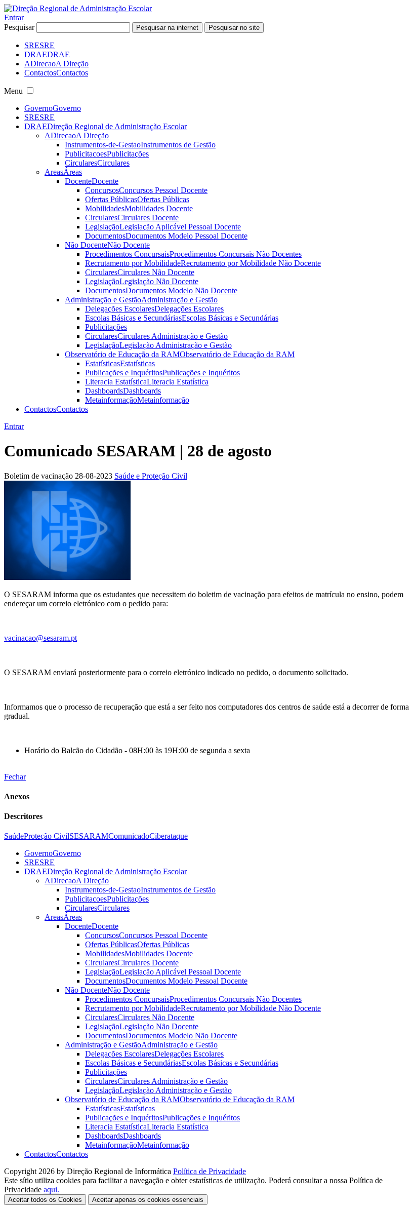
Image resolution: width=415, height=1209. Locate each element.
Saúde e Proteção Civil (150, 476)
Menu (13, 91)
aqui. (51, 1189)
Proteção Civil (46, 836)
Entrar (14, 17)
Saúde (14, 836)
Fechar (15, 776)
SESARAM (88, 836)
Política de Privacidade (209, 1171)
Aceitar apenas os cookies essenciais (147, 1199)
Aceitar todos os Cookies (45, 1199)
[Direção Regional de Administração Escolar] (78, 8)
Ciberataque (168, 836)
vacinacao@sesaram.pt (40, 638)
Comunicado (128, 836)
